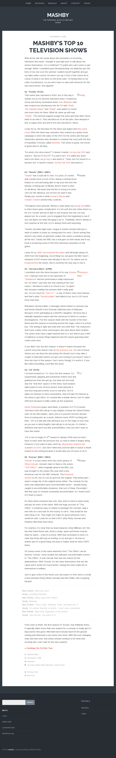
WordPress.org (8, 733)
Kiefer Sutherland (33, 407)
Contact (75, 3)
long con (80, 206)
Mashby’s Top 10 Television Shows (58, 47)
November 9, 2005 (58, 37)
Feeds (87, 3)
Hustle (28, 175)
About (64, 3)
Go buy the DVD (78, 152)
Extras (28, 460)
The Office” (30, 467)
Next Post (31, 675)
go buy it (48, 159)
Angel (52, 109)
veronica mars (59, 665)
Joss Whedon (65, 102)
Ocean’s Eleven (57, 196)
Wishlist (52, 3)
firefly (38, 665)
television (31, 661)
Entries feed (6, 722)
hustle (43, 665)
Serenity (56, 143)
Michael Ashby (32, 654)
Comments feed (8, 728)
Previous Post (32, 672)
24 (47, 373)
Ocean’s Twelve (32, 200)
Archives (39, 3)
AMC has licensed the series (51, 252)
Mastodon (85, 708)
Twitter (83, 714)
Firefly (28, 116)
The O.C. (50, 293)
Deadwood (30, 279)
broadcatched (31, 263)
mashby (58, 15)
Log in (4, 716)
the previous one (64, 350)
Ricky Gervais (31, 464)
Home (28, 3)
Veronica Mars (47, 296)
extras (32, 665)
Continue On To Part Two (39, 648)
